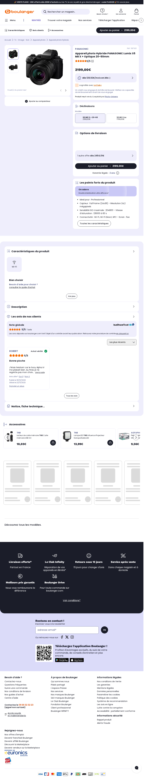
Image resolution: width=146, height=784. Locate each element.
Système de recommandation (112, 701)
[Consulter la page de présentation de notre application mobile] (62, 660)
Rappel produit (104, 719)
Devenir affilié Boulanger (17, 741)
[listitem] (13, 67)
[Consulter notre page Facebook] (62, 638)
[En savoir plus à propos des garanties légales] (117, 173)
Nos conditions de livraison (18, 691)
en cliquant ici (122, 333)
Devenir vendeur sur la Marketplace (22, 747)
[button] (141, 20)
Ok (104, 629)
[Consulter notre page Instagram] (72, 638)
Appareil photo (39, 40)
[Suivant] (66, 90)
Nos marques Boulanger (63, 694)
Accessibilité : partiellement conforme (116, 711)
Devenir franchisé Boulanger (19, 737)
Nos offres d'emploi (14, 734)
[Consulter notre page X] (67, 638)
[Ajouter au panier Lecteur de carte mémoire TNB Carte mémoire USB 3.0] (53, 443)
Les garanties (103, 684)
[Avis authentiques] (122, 325)
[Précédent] (61, 90)
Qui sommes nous (60, 681)
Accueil (8, 40)
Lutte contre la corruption (110, 707)
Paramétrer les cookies (108, 694)
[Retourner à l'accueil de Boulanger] (19, 12)
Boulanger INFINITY (60, 711)
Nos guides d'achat (14, 694)
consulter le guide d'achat (22, 287)
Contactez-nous (13, 681)
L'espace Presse (59, 688)
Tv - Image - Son (21, 40)
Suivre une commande (16, 688)
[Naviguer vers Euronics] (25, 753)
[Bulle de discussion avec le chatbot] (136, 768)
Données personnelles (108, 691)
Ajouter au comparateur (39, 101)
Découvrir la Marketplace (17, 744)
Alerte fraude (103, 723)
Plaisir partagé (58, 684)
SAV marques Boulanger (63, 697)
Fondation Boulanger (61, 704)
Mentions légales (105, 688)
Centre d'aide (11, 697)
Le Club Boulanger (60, 701)
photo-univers (111, 96)
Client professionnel (61, 707)
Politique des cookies (107, 697)
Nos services (57, 691)
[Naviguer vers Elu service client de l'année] (25, 760)
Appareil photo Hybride (59, 40)
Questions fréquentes (15, 684)
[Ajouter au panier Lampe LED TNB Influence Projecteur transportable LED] (110, 443)
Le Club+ (98, 85)
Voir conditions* (72, 600)
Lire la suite (40, 372)
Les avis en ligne (105, 704)
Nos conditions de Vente (109, 681)
